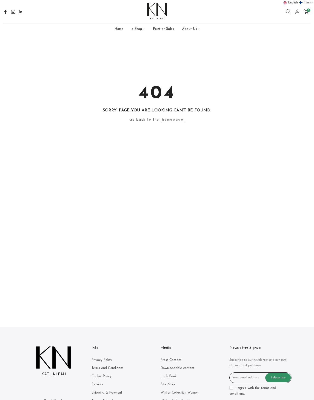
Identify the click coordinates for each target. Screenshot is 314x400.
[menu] (298, 3)
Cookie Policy (101, 376)
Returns (97, 384)
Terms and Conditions (107, 368)
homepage (172, 120)
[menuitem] (291, 3)
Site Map (167, 384)
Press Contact (171, 360)
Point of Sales (163, 29)
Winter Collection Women (179, 392)
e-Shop (136, 29)
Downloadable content (177, 368)
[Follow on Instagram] (13, 11)
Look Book (168, 376)
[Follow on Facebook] (5, 11)
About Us (189, 29)
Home (118, 29)
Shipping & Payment (106, 392)
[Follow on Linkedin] (21, 11)
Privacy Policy (101, 360)
